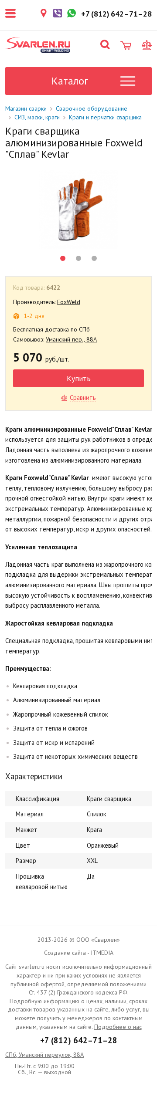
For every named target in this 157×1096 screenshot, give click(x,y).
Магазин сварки (26, 108)
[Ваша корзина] (125, 45)
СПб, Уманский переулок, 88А (44, 1055)
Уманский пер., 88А (71, 339)
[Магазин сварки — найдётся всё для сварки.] (38, 45)
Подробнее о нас (118, 1027)
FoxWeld (68, 302)
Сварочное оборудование (91, 108)
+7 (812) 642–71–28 (78, 1040)
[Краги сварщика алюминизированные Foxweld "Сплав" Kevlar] (78, 209)
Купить (79, 378)
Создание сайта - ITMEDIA (78, 953)
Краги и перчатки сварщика (105, 117)
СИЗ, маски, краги (37, 117)
